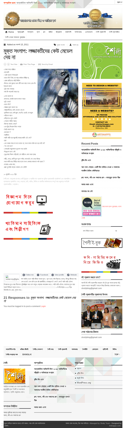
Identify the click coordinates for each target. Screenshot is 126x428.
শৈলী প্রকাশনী (101, 32)
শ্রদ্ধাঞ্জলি (20, 32)
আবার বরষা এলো (87, 184)
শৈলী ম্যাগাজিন (114, 32)
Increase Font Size (8, 64)
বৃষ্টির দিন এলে (86, 160)
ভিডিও (114, 349)
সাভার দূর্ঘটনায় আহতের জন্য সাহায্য (15, 412)
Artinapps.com (115, 426)
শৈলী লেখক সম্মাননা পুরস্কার (15, 37)
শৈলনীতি (84, 349)
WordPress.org (84, 382)
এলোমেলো (89, 32)
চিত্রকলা (59, 32)
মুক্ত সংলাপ (61, 45)
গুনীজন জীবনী (24, 349)
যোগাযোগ (95, 349)
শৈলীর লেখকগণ (38, 349)
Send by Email (47, 64)
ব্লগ (38, 32)
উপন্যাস (30, 32)
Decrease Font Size (5, 64)
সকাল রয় (75, 45)
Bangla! (27, 354)
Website (73, 275)
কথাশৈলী (68, 32)
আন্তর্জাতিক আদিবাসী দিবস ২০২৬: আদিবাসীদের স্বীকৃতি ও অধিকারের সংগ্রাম (45, 2)
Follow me (30, 275)
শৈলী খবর (50, 349)
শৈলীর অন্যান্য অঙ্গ (12, 354)
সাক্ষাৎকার (78, 32)
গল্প (44, 32)
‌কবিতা (50, 32)
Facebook (44, 275)
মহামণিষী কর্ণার (10, 349)
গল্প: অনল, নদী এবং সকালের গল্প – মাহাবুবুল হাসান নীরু (100, 177)
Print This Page (29, 64)
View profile (59, 275)
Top (117, 354)
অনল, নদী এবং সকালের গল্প (12, 415)
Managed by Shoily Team (100, 423)
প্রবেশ (118, 2)
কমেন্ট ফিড (80, 378)
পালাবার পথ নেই (87, 191)
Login (43, 306)
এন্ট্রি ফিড (80, 373)
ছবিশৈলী (105, 349)
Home (11, 32)
